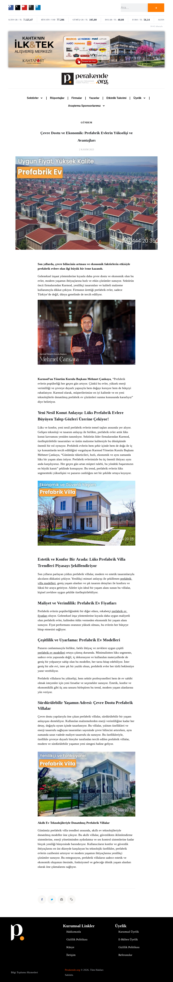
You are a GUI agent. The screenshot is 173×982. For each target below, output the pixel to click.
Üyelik (137, 98)
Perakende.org (72, 970)
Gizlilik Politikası (77, 939)
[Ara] (156, 7)
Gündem (86, 122)
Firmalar (76, 98)
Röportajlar (57, 98)
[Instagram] (31, 7)
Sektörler (33, 98)
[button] (71, 899)
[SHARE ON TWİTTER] (51, 899)
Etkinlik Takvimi (116, 98)
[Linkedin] (38, 7)
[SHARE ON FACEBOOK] (42, 899)
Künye (70, 947)
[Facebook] (11, 7)
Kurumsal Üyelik (128, 931)
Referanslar (125, 955)
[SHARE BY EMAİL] (61, 899)
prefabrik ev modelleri (51, 652)
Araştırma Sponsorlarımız (84, 105)
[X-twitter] (17, 7)
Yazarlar (94, 98)
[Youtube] (24, 7)
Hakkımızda (73, 931)
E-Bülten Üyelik (128, 939)
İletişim (71, 955)
